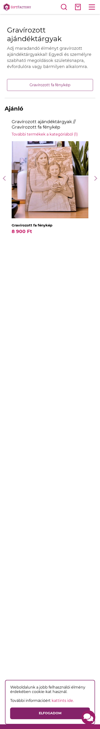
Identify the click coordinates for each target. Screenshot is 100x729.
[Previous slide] (5, 178)
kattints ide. (63, 700)
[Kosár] (78, 7)
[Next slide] (95, 178)
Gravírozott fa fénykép (50, 85)
